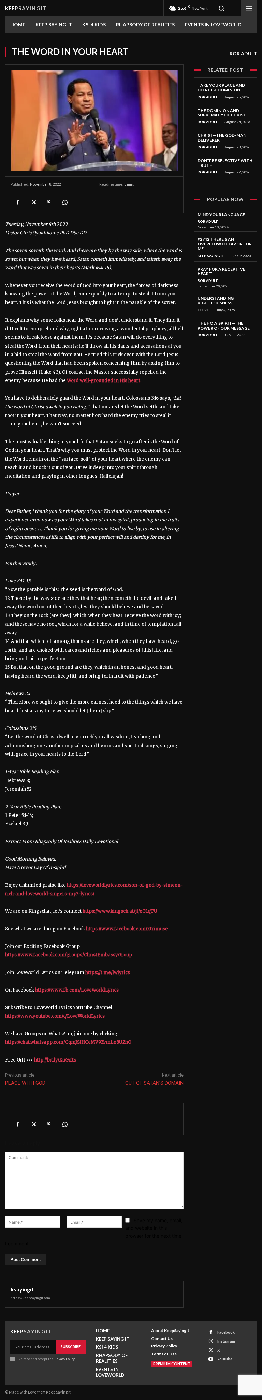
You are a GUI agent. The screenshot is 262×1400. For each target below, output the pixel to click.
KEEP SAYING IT (211, 256)
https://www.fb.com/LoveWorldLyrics (77, 990)
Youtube (224, 1359)
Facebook (226, 1332)
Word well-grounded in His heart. (104, 381)
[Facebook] (17, 202)
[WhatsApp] (64, 202)
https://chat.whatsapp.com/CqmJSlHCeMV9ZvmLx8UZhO (68, 1042)
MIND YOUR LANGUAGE (221, 214)
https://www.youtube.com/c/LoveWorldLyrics (55, 1016)
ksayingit (22, 1289)
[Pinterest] (49, 202)
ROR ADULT (243, 53)
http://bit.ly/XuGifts (55, 1060)
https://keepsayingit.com (30, 1298)
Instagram (226, 1341)
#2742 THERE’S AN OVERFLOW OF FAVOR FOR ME (225, 243)
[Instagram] (211, 1341)
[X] (33, 202)
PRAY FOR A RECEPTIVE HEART (221, 271)
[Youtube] (211, 1359)
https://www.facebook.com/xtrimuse (127, 929)
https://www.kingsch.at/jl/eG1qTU (120, 911)
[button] (221, 8)
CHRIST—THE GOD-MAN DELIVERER (222, 138)
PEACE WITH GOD (25, 1083)
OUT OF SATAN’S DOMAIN (154, 1083)
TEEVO (204, 310)
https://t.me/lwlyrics (107, 973)
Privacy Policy (64, 1359)
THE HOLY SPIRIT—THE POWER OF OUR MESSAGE (224, 326)
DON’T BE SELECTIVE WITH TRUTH (225, 163)
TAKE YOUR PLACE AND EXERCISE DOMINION (221, 87)
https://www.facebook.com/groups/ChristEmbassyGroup (68, 955)
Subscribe (71, 1346)
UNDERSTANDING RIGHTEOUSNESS (216, 300)
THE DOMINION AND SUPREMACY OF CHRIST (222, 113)
